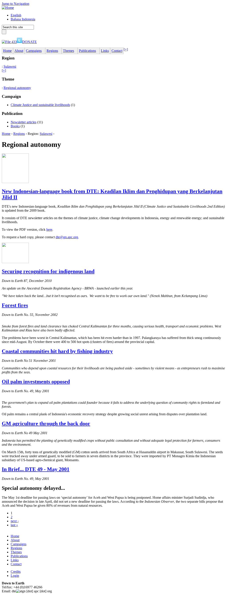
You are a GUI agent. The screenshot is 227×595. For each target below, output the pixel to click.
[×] (126, 49)
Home (6, 134)
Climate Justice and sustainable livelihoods (40, 105)
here (49, 229)
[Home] (8, 8)
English (16, 15)
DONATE (29, 42)
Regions (19, 134)
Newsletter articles (23, 122)
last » (14, 525)
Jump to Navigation (15, 4)
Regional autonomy (17, 88)
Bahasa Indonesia (23, 19)
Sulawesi (10, 66)
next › (15, 521)
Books (15, 126)
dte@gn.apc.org (67, 237)
